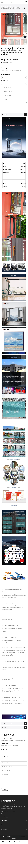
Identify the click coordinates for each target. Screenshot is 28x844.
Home (2, 6)
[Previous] (3, 25)
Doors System (8, 6)
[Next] (25, 25)
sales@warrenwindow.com (9, 811)
